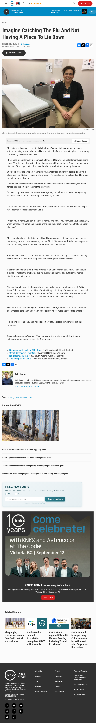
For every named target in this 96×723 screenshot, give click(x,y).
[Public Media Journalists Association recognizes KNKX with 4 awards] (37, 623)
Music (10, 494)
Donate (86, 3)
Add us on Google (80, 141)
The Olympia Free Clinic (20, 358)
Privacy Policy (41, 503)
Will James (25, 44)
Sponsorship (59, 692)
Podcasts (58, 676)
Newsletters (59, 681)
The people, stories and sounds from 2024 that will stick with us (14, 637)
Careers (58, 687)
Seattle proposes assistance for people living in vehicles (26, 457)
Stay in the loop (55, 499)
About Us (38, 671)
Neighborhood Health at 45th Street (25, 350)
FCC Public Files (79, 695)
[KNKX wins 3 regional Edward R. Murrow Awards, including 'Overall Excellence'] (59, 623)
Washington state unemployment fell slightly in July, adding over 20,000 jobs (35, 473)
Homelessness (21, 397)
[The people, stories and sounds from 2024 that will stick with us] (15, 623)
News (4, 22)
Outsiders (43, 383)
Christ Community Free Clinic (23, 353)
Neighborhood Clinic (18, 356)
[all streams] (92, 12)
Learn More (48, 597)
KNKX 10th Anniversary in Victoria (48, 585)
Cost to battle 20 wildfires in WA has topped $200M (24, 449)
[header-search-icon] (74, 3)
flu (31, 397)
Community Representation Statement (80, 678)
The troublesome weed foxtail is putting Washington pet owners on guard (33, 465)
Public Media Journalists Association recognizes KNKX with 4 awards (36, 638)
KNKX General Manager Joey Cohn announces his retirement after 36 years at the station (80, 640)
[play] (6, 11)
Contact (38, 676)
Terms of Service (80, 684)
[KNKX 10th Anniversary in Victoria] (48, 545)
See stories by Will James (27, 386)
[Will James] (7, 378)
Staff (37, 681)
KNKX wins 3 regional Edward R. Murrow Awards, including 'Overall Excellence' (58, 638)
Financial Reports (80, 671)
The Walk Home (57, 383)
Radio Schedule (41, 692)
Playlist (57, 671)
